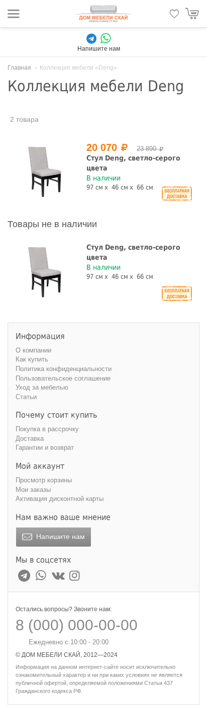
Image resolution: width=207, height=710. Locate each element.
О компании (33, 350)
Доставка (30, 438)
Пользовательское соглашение (63, 378)
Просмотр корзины (44, 480)
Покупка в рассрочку (47, 429)
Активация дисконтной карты (60, 498)
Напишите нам (59, 536)
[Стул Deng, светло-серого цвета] (45, 172)
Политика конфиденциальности (64, 369)
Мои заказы (33, 489)
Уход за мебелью (42, 387)
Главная (19, 67)
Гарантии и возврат (45, 447)
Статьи (26, 397)
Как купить (32, 359)
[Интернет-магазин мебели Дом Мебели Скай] (103, 13)
